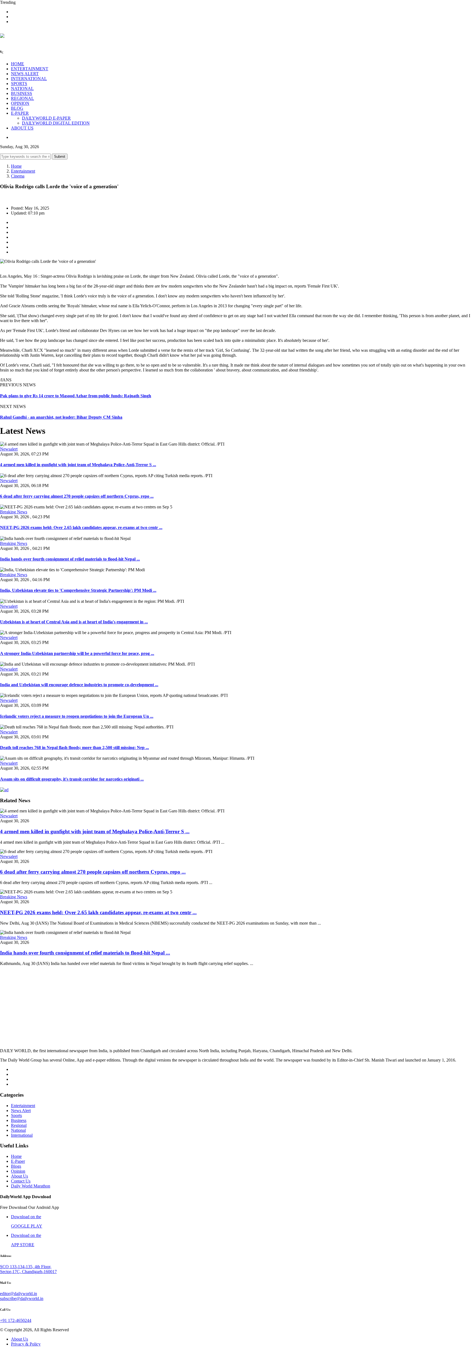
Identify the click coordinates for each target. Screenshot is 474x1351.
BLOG (17, 108)
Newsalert (9, 449)
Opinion (18, 1171)
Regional (19, 1125)
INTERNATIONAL (29, 78)
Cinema (17, 176)
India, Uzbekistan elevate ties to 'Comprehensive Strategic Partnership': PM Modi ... (78, 590)
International (22, 1135)
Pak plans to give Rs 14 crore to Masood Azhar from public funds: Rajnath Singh (75, 395)
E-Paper (18, 1161)
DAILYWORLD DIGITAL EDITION (56, 123)
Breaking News (13, 512)
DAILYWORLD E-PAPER (46, 118)
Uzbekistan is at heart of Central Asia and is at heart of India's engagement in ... (74, 622)
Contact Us (20, 1181)
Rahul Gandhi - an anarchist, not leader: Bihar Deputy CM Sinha (61, 417)
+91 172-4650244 (15, 1320)
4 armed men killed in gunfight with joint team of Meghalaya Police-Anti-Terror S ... (78, 464)
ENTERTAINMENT (29, 68)
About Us (19, 1176)
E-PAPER (20, 113)
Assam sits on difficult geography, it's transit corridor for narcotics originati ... (72, 779)
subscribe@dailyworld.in (21, 1298)
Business (18, 1120)
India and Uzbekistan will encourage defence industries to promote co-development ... (79, 684)
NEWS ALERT (25, 73)
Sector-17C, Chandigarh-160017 (28, 1271)
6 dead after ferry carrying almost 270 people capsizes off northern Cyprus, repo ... (77, 496)
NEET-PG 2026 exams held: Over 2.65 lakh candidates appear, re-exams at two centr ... (81, 527)
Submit (59, 156)
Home (16, 166)
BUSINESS (21, 93)
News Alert (21, 1110)
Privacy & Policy (26, 1344)
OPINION (20, 103)
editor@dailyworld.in (18, 1293)
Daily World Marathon (30, 1186)
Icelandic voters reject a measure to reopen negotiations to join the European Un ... (76, 716)
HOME (17, 63)
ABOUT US (22, 128)
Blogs (16, 1166)
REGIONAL (22, 98)
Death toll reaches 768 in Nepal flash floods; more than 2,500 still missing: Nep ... (74, 747)
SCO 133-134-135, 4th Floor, (25, 1266)
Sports (16, 1115)
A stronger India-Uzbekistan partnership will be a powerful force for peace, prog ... (77, 653)
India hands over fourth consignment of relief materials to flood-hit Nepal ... (70, 559)
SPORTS (19, 83)
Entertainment (23, 171)
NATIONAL (22, 88)
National (18, 1130)
